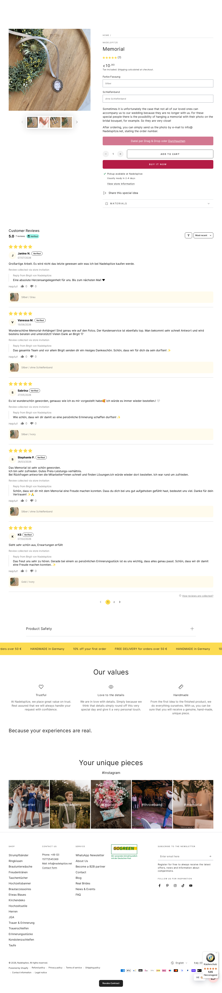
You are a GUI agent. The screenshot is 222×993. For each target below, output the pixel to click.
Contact (81, 872)
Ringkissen (16, 861)
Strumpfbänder (18, 855)
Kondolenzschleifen (21, 939)
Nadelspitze (110, 42)
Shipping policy (92, 967)
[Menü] (216, 954)
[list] (111, 700)
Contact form (49, 867)
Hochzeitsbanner (20, 883)
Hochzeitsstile (18, 906)
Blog (79, 877)
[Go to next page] (120, 602)
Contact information (21, 972)
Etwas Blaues (17, 894)
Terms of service (74, 967)
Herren (13, 911)
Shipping (122, 69)
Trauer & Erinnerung (22, 922)
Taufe (12, 945)
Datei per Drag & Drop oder (158, 141)
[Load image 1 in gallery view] (32, 122)
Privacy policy (55, 967)
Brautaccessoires (20, 889)
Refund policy (38, 967)
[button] (110, 57)
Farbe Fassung (111, 76)
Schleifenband (111, 91)
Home (106, 35)
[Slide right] (77, 122)
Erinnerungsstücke (21, 934)
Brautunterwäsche (20, 866)
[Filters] (188, 235)
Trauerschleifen (19, 928)
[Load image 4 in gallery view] (67, 122)
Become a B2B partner (90, 866)
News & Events (85, 889)
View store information (121, 183)
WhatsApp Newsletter (90, 855)
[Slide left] (22, 122)
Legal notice (41, 972)
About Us (82, 861)
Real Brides (83, 883)
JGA (11, 917)
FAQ (78, 894)
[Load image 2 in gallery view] (44, 122)
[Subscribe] (211, 856)
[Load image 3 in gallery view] (55, 122)
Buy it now (158, 164)
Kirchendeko (17, 900)
